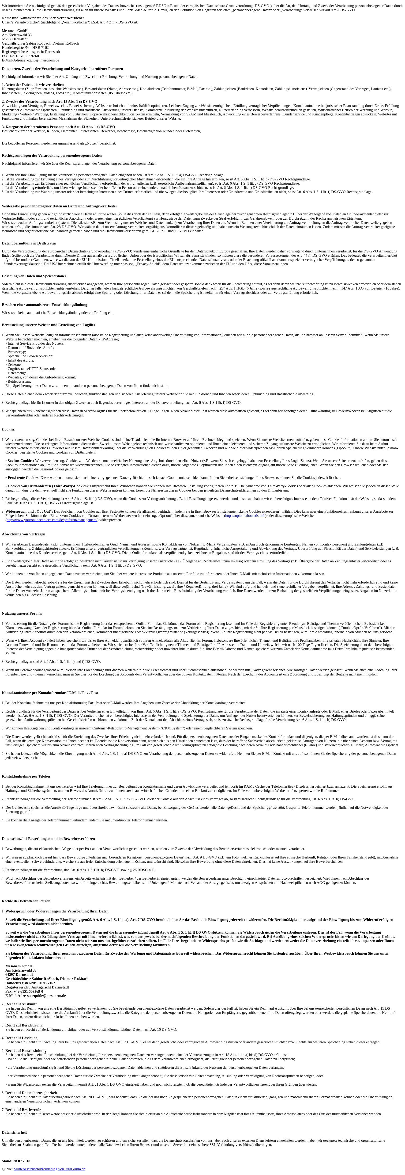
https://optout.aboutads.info (245, 516)
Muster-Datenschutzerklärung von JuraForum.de (49, 1169)
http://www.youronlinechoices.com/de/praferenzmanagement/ (52, 520)
